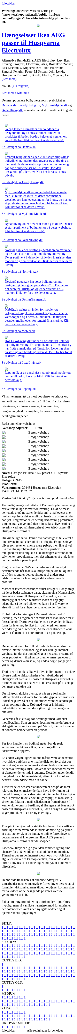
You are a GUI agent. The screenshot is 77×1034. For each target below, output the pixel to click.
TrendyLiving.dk (29, 105)
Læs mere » (9, 93)
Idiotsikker (8, 3)
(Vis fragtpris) (20, 86)
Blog (21, 1030)
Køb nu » (23, 93)
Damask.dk (9, 105)
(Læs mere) (9, 79)
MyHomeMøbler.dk (55, 105)
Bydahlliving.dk (12, 110)
